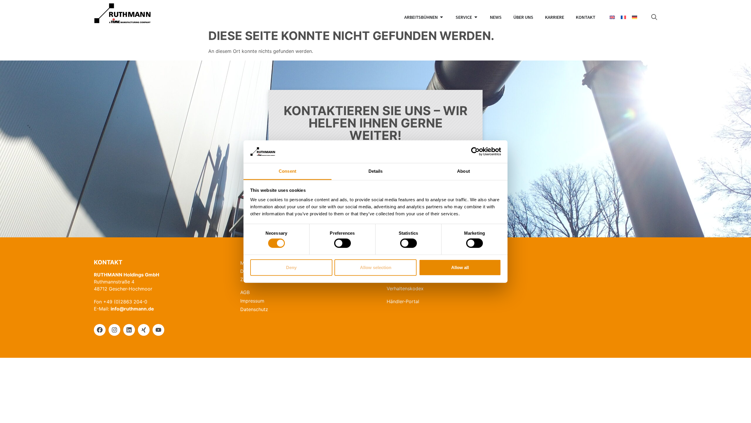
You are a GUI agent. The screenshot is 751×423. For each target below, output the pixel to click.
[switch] (342, 243)
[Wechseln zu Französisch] (623, 17)
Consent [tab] (287, 171)
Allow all (460, 267)
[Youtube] (158, 330)
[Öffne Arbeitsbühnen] (441, 17)
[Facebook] (100, 330)
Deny (291, 267)
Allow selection (375, 267)
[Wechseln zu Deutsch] (634, 17)
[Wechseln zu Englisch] (612, 17)
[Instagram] (114, 330)
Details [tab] (375, 171)
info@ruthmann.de (132, 309)
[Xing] (144, 330)
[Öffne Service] (475, 17)
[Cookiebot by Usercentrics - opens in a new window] (475, 151)
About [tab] (463, 171)
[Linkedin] (129, 330)
